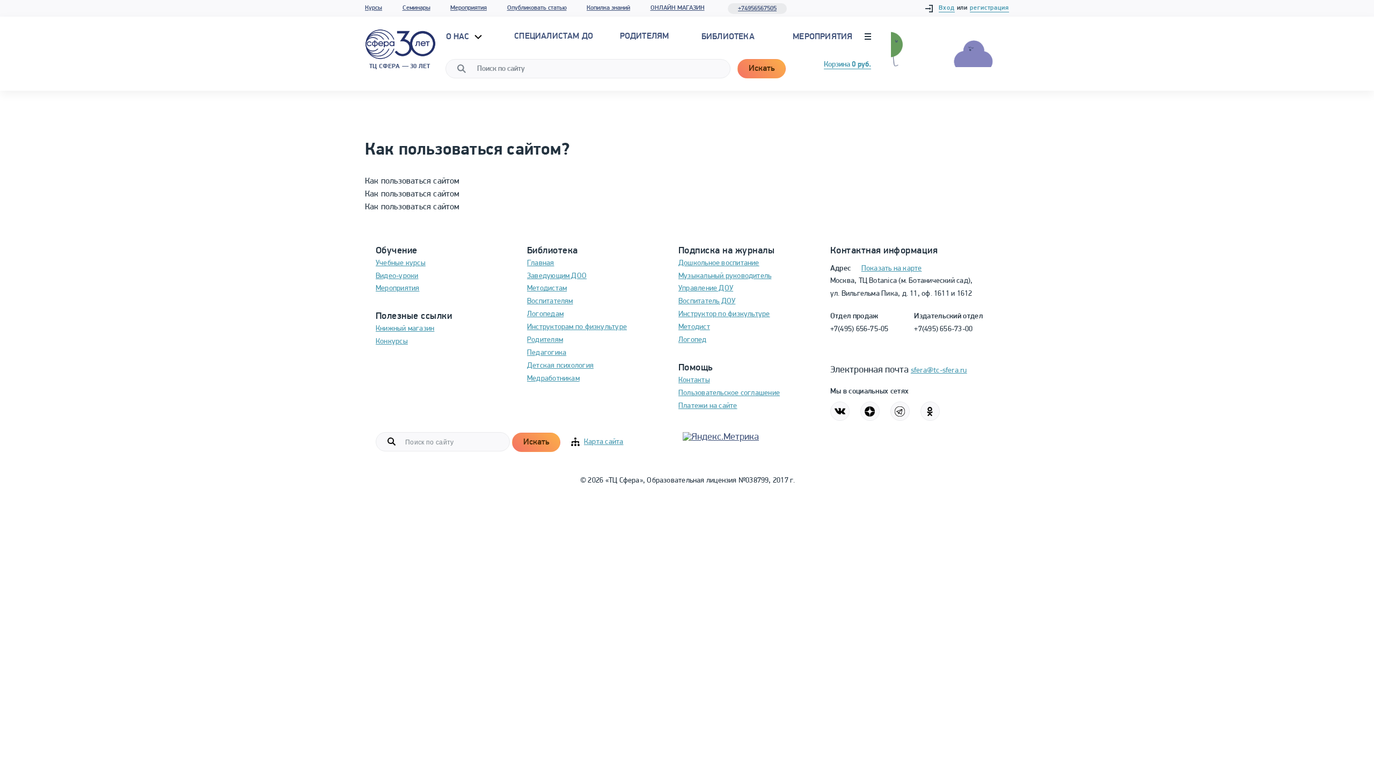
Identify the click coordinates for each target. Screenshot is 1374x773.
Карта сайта (603, 442)
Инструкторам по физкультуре (577, 327)
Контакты (694, 380)
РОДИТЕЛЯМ (644, 36)
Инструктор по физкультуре (724, 314)
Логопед (692, 340)
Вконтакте (840, 411)
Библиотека (728, 37)
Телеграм (900, 411)
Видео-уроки (397, 276)
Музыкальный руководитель (724, 276)
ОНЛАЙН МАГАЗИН (678, 8)
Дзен (870, 411)
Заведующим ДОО (557, 276)
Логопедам (545, 314)
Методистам (547, 289)
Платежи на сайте (707, 406)
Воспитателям (550, 301)
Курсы (373, 8)
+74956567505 (757, 8)
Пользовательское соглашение (729, 393)
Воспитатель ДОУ (706, 301)
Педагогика (546, 353)
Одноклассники (930, 411)
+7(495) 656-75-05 (859, 329)
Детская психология (560, 366)
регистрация (989, 8)
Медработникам (553, 379)
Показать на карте (891, 269)
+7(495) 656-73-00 (943, 329)
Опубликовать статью (537, 8)
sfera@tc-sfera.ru (939, 371)
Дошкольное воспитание (718, 263)
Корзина (847, 65)
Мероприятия (468, 8)
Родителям (545, 340)
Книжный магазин (405, 329)
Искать (761, 68)
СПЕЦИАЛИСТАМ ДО (553, 36)
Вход (947, 8)
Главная (540, 263)
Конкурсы (392, 342)
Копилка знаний (608, 8)
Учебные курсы (401, 263)
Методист (694, 327)
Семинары (416, 8)
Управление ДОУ (705, 289)
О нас (459, 37)
